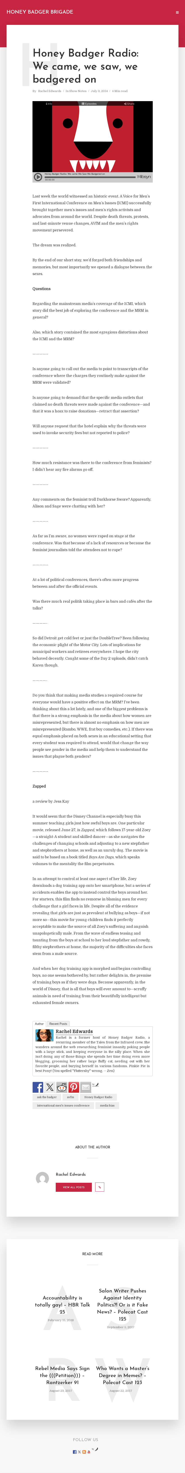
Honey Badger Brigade (40, 12)
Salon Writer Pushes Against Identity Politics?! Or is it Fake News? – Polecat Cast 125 (122, 1305)
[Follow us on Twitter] (79, 1452)
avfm (70, 1097)
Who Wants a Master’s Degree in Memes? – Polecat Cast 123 (122, 1375)
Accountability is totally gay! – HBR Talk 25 (62, 1305)
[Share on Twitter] (49, 1087)
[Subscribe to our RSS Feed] (84, 1452)
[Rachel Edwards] (44, 1035)
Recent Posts (58, 1024)
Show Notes (78, 91)
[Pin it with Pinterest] (73, 1087)
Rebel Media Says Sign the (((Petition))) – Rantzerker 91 (62, 1375)
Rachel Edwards (49, 91)
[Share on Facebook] (37, 1087)
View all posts (74, 1187)
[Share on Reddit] (61, 1087)
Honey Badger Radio (98, 1097)
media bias (107, 1105)
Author (39, 1024)
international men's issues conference (63, 1105)
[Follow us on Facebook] (74, 1452)
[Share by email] (85, 1087)
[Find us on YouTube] (89, 1452)
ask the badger (47, 1097)
